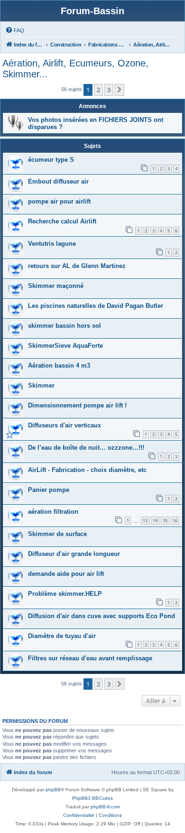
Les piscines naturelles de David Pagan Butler (95, 305)
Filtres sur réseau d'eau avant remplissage (90, 658)
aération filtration (53, 511)
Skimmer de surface (57, 533)
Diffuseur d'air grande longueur (74, 553)
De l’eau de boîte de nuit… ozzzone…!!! (86, 447)
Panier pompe (48, 489)
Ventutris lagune (52, 243)
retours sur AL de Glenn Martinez (77, 265)
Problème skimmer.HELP (65, 593)
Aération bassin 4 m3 (59, 365)
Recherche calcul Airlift (62, 221)
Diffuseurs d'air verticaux (64, 425)
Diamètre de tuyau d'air (62, 635)
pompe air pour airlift (59, 201)
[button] (119, 89)
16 (175, 521)
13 (145, 521)
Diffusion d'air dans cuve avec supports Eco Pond (101, 616)
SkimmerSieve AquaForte (65, 345)
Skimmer (41, 385)
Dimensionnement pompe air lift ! (77, 405)
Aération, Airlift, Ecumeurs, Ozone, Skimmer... (75, 68)
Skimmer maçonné (55, 285)
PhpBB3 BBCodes (92, 798)
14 (155, 521)
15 (165, 521)
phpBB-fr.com (105, 806)
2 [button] (98, 89)
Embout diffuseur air (58, 181)
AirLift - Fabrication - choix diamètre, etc (87, 469)
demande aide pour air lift (66, 573)
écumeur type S (51, 159)
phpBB (53, 789)
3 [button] (109, 89)
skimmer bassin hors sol (64, 325)
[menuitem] (14, 30)
